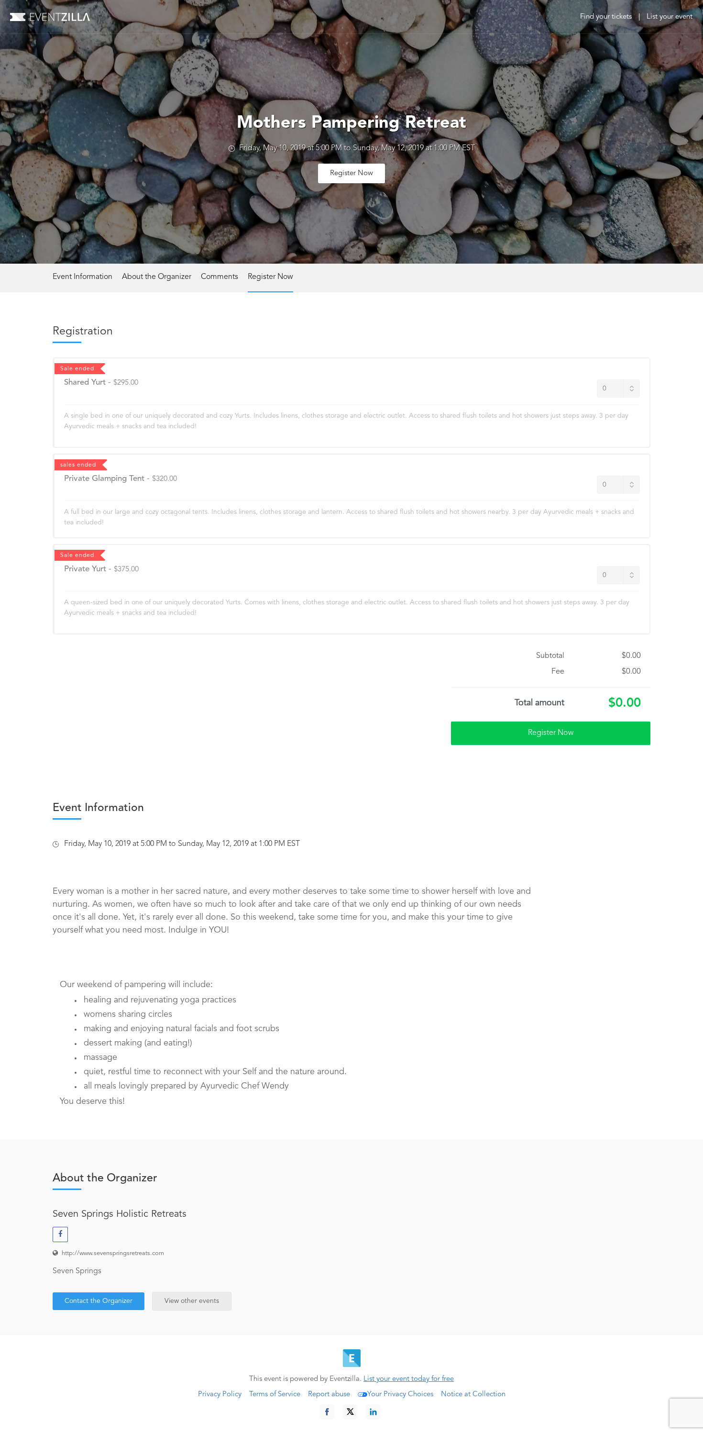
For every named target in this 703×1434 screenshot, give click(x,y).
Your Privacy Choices (400, 1394)
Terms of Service (274, 1394)
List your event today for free (408, 1379)
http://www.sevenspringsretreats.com (113, 1253)
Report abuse (329, 1394)
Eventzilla (50, 17)
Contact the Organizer (98, 1301)
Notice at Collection (473, 1394)
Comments (219, 277)
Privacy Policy (220, 1394)
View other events (192, 1301)
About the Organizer (156, 277)
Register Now (351, 173)
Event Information (82, 277)
